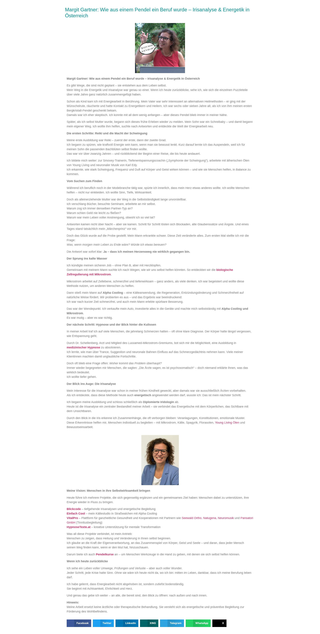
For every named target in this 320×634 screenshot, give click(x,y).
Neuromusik (226, 518)
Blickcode (74, 509)
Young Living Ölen (227, 422)
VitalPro (72, 518)
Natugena (209, 518)
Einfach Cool (76, 513)
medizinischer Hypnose (83, 347)
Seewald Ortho (192, 518)
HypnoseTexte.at (78, 527)
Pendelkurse (105, 554)
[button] (79, 623)
